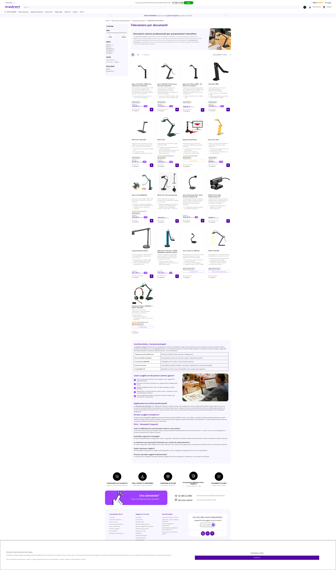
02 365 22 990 (184, 495)
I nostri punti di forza (115, 519)
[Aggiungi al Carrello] (151, 109)
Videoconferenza (23, 12)
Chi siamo (112, 517)
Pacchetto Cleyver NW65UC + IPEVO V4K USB (142, 307)
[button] (140, 110)
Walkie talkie (58, 12)
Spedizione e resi (140, 531)
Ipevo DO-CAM (213, 140)
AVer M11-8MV (213, 84)
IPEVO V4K (161, 140)
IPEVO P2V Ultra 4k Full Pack (167, 195)
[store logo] (12, 7)
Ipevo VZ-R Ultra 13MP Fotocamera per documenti (142, 85)
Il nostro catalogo (114, 528)
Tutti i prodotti (11, 12)
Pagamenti (139, 533)
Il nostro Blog (113, 531)
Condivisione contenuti (138, 20)
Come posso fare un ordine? (170, 517)
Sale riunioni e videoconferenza (121, 20)
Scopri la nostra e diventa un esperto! (168, 15)
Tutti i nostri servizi (114, 526)
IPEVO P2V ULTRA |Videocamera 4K (214, 196)
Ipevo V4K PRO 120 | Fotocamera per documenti (167, 85)
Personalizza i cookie (257, 553)
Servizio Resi (139, 519)
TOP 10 (82, 12)
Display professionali (36, 12)
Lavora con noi (113, 522)
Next (225, 16)
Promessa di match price (116, 533)
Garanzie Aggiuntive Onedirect (144, 526)
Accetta (257, 558)
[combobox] (165, 7)
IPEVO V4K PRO (213, 251)
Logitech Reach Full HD (140, 251)
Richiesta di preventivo (142, 528)
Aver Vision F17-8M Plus (191, 251)
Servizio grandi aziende (116, 524)
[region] (168, 555)
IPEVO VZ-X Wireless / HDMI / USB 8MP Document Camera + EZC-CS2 (167, 251)
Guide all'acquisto (141, 538)
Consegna (138, 517)
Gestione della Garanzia (143, 524)
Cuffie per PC (49, 12)
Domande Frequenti (141, 535)
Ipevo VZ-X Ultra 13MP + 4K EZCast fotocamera (192, 85)
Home (107, 20)
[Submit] (304, 7)
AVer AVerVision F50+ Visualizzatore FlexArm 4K (193, 196)
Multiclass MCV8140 (190, 140)
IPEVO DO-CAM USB (139, 140)
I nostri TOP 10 (140, 540)
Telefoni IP (67, 12)
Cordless (75, 12)
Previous (110, 16)
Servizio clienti (184, 500)
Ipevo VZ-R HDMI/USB (139, 195)
